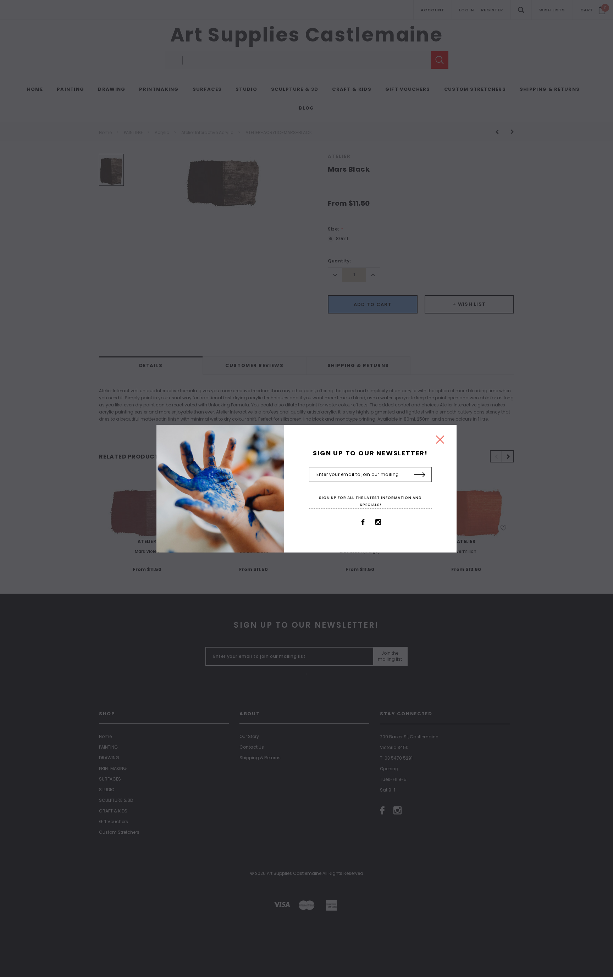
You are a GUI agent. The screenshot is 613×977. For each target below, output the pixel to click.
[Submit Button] (419, 474)
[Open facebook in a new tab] (363, 522)
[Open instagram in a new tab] (378, 522)
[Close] (440, 441)
